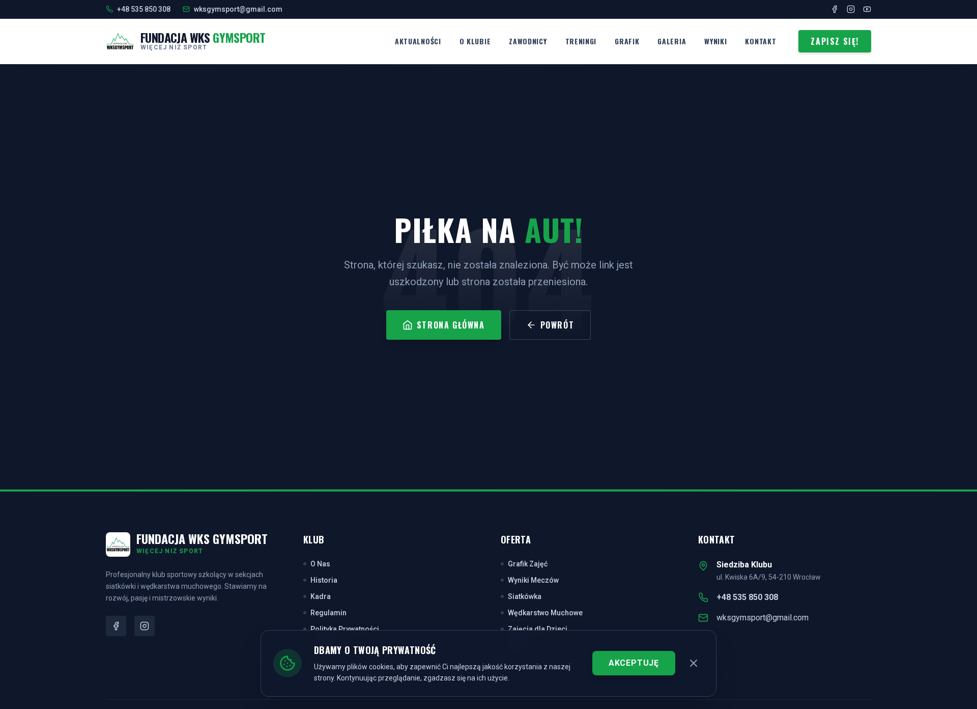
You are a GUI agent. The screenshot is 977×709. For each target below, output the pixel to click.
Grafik (627, 41)
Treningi (581, 41)
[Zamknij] (693, 663)
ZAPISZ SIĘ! (835, 41)
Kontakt (760, 41)
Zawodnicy (528, 41)
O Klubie (475, 41)
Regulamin (328, 613)
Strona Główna (451, 325)
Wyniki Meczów (533, 580)
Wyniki (715, 41)
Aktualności (418, 41)
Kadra (320, 596)
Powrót (557, 325)
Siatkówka (524, 596)
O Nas (320, 564)
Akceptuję (634, 663)
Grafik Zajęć (528, 564)
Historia (323, 580)
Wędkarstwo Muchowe (545, 613)
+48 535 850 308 (747, 597)
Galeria (671, 41)
